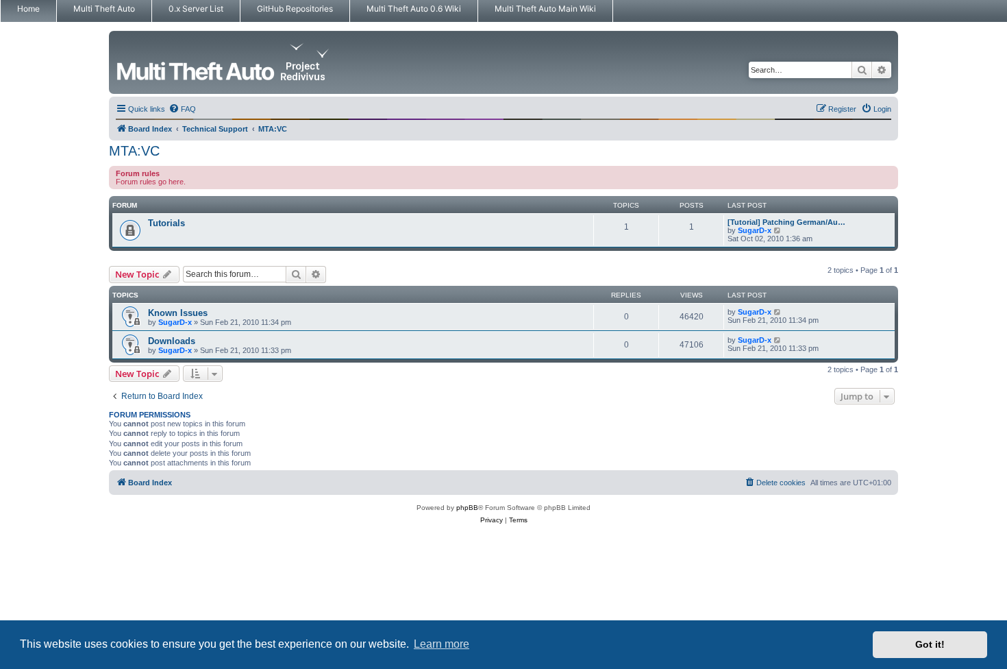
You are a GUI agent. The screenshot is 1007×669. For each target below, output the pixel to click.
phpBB (467, 507)
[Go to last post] (777, 312)
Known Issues (178, 313)
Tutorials (166, 223)
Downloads (171, 341)
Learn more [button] (441, 644)
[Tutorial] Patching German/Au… (786, 222)
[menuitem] (182, 109)
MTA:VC (134, 150)
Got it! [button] (930, 644)
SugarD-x (754, 230)
